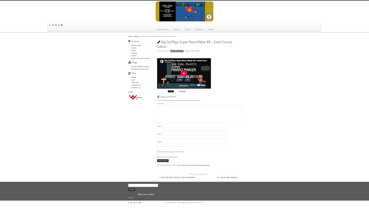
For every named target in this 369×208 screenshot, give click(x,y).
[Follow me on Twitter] (53, 25)
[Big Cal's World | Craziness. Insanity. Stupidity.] (184, 11)
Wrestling (199, 29)
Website (159, 142)
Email (159, 134)
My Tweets (131, 197)
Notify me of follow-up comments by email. (170, 152)
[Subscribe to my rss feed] (50, 25)
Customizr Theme (199, 202)
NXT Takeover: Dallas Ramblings (228, 177)
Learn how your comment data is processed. (196, 165)
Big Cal (198, 51)
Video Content (179, 51)
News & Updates (163, 29)
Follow (183, 91)
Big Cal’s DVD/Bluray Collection (140, 66)
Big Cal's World (172, 202)
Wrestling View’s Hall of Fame (140, 69)
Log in (133, 80)
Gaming (176, 29)
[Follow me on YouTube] (62, 25)
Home (130, 36)
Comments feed (136, 85)
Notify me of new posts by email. (167, 157)
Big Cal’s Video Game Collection (141, 58)
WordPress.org (136, 87)
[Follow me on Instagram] (59, 25)
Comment (161, 103)
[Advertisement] (141, 129)
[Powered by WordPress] (184, 202)
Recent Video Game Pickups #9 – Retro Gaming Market (177, 177)
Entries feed (135, 82)
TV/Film (187, 29)
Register (134, 77)
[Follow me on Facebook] (56, 25)
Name (159, 126)
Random (211, 29)
